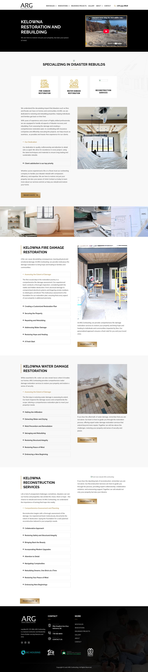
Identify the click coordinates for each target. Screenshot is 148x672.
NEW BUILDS (79, 624)
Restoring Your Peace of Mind (36, 578)
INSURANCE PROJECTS (82, 631)
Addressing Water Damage (36, 327)
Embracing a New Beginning (36, 454)
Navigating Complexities (35, 563)
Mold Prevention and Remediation (38, 426)
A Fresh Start (30, 342)
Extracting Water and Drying (36, 419)
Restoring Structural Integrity (36, 440)
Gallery (91, 6)
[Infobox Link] (119, 6)
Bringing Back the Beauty (35, 542)
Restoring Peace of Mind (34, 447)
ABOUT (77, 638)
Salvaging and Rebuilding (35, 433)
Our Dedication (31, 142)
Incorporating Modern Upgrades (38, 549)
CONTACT (78, 642)
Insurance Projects (79, 6)
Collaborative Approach (34, 528)
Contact (107, 6)
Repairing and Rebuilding (35, 320)
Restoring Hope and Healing (36, 334)
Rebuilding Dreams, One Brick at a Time (41, 571)
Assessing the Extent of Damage (38, 274)
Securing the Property (33, 313)
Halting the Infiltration (33, 412)
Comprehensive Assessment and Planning (42, 508)
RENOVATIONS (79, 628)
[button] (45, 142)
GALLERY (78, 635)
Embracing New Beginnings (36, 585)
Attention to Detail (32, 556)
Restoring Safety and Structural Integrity (41, 535)
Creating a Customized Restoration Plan (41, 306)
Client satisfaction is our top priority (39, 163)
